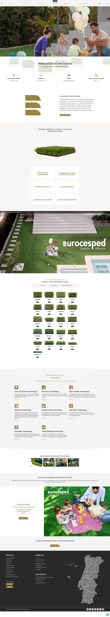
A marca (37, 558)
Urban (49, 346)
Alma (49, 323)
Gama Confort (9, 561)
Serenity (49, 336)
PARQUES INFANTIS (42, 3)
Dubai (72, 299)
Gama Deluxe (9, 559)
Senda (72, 323)
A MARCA (65, 3)
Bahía (60, 299)
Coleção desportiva (10, 567)
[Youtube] (93, 609)
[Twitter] (90, 609)
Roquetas (37, 336)
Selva (49, 299)
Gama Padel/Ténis (10, 571)
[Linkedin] (98, 609)
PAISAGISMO (10, 3)
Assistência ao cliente (40, 559)
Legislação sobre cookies (41, 567)
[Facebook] (87, 609)
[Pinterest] (100, 609)
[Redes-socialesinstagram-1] (103, 609)
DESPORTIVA (26, 3)
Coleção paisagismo (10, 558)
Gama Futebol (9, 569)
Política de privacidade (40, 563)
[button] (2, 4)
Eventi (38, 346)
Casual (72, 346)
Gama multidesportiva (11, 574)
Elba (60, 346)
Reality (37, 311)
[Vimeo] (95, 609)
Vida (72, 336)
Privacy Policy (38, 565)
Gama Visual (8, 563)
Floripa (61, 323)
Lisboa (49, 311)
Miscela (61, 336)
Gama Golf (8, 573)
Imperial (37, 299)
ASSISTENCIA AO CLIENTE (83, 3)
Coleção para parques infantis (12, 576)
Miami (72, 311)
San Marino (37, 354)
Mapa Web (38, 569)
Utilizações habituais (10, 565)
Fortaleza (61, 311)
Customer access (39, 561)
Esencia (37, 323)
